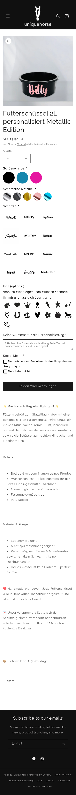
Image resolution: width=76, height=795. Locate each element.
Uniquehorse (21, 775)
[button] (8, 16)
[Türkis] (22, 178)
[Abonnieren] (63, 743)
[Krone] (27, 305)
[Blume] (47, 315)
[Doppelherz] (7, 325)
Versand (21, 144)
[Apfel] (58, 315)
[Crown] (27, 315)
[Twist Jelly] (29, 254)
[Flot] (37, 305)
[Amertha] (11, 236)
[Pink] (36, 178)
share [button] (10, 681)
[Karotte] (47, 305)
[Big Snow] (48, 217)
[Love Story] (29, 236)
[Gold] (27, 196)
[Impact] (11, 272)
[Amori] (29, 272)
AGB (39, 780)
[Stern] (58, 305)
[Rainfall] (11, 217)
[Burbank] (48, 236)
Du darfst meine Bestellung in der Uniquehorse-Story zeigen (37, 364)
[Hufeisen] (17, 315)
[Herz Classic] (17, 305)
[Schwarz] (9, 178)
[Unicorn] (7, 305)
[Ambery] (29, 217)
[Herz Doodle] (37, 315)
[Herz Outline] (7, 315)
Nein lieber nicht (19, 371)
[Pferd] (68, 315)
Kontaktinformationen (40, 786)
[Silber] (7, 196)
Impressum (64, 780)
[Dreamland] (48, 254)
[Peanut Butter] (11, 254)
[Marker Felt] (48, 272)
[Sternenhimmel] (68, 305)
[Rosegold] (37, 196)
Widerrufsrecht (63, 774)
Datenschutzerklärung (21, 780)
